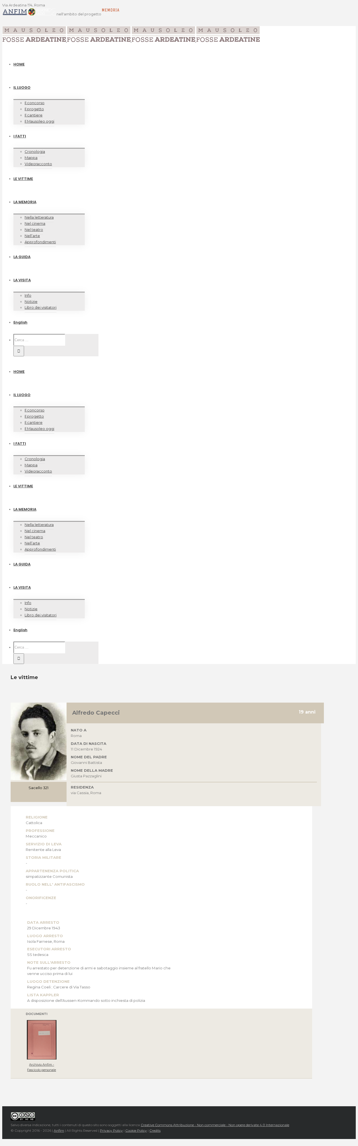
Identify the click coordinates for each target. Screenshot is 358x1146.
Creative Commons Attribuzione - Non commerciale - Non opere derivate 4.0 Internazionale (215, 1125)
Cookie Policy (136, 1130)
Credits (155, 1130)
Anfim (59, 1130)
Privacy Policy (111, 1130)
